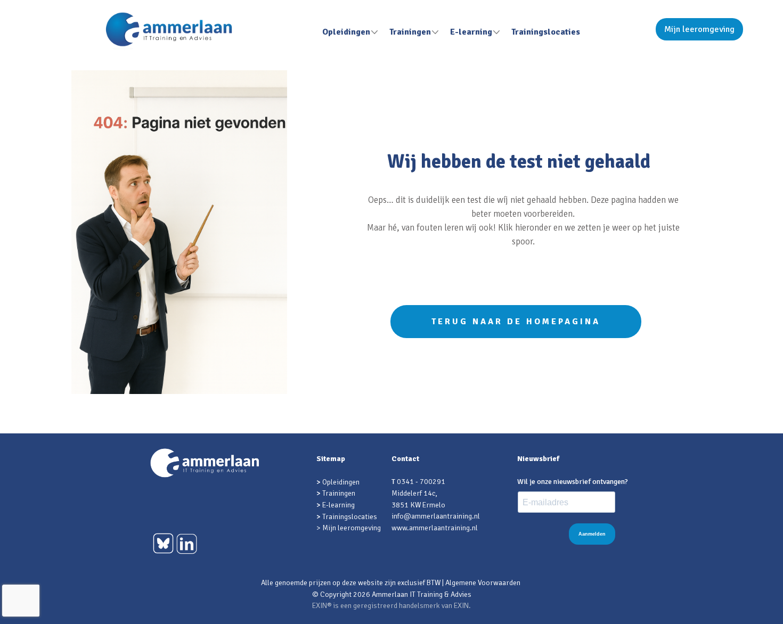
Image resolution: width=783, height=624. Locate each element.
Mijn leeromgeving (699, 29)
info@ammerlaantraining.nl (435, 516)
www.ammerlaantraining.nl (434, 527)
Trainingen (410, 32)
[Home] (169, 31)
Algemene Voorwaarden (482, 582)
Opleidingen (346, 32)
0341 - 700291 (421, 481)
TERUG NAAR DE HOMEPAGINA (515, 321)
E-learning (471, 32)
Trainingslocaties (545, 32)
